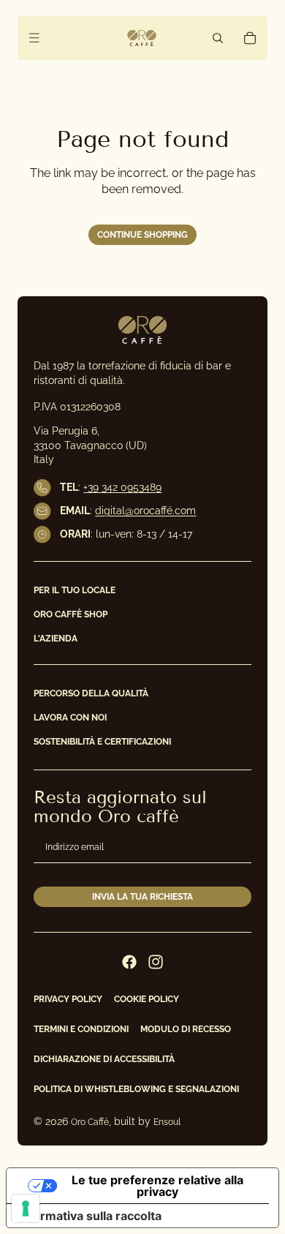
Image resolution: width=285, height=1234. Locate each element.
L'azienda (55, 638)
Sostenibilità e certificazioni (102, 742)
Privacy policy (68, 999)
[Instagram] (155, 962)
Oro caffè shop (70, 614)
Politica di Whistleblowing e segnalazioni (136, 1089)
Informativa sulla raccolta (90, 1215)
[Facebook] (129, 962)
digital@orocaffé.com (145, 510)
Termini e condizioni (81, 1029)
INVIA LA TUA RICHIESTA (142, 896)
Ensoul (166, 1122)
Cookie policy (146, 999)
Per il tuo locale (74, 590)
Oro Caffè (90, 1122)
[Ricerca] (218, 38)
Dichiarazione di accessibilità (104, 1059)
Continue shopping (142, 235)
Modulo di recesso (185, 1029)
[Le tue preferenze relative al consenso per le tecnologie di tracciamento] (25, 1208)
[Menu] (34, 38)
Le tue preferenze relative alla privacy (157, 1186)
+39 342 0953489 (122, 487)
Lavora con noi (70, 717)
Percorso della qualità (91, 693)
